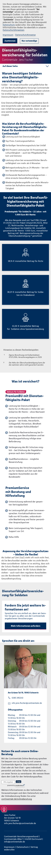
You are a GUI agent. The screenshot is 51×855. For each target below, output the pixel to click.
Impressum (8, 35)
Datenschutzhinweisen (13, 30)
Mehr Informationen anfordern (25, 626)
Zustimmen (10, 40)
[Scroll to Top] (45, 846)
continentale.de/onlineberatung (16, 799)
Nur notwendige (29, 40)
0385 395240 (17, 698)
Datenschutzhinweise (25, 35)
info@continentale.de (14, 841)
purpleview (18, 785)
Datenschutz (9, 25)
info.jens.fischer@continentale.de (27, 703)
